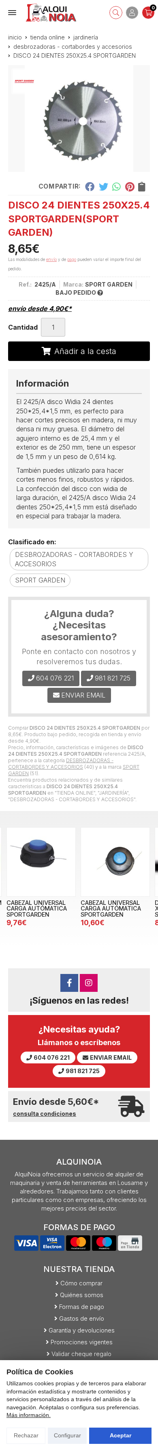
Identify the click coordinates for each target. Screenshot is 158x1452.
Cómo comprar (81, 1283)
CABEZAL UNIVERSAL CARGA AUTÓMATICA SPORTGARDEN (36, 908)
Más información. (28, 1415)
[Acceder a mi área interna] (132, 12)
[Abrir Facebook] (69, 983)
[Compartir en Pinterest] (129, 186)
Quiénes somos (81, 1295)
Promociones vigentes (82, 1342)
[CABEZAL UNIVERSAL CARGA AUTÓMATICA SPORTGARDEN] (41, 862)
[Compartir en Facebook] (89, 186)
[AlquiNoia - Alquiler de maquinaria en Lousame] (51, 12)
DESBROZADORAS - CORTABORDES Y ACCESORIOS (60, 763)
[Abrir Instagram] (89, 983)
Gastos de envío (81, 1318)
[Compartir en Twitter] (103, 186)
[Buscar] (115, 12)
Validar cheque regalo (81, 1354)
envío (51, 259)
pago (71, 259)
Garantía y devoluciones (82, 1330)
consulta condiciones (44, 1114)
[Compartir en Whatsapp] (117, 186)
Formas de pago (81, 1307)
